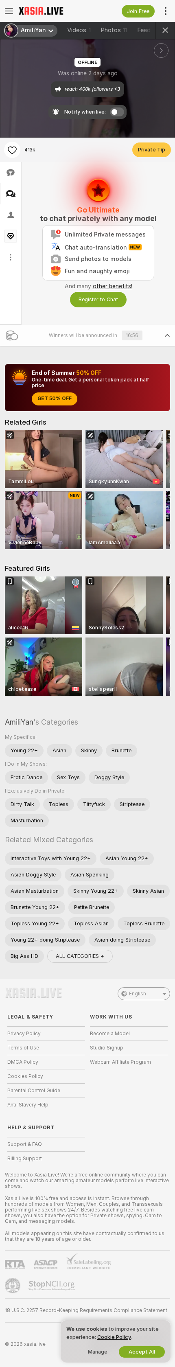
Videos (79, 30)
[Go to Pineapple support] (13, 1285)
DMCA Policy (22, 1062)
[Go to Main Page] (53, 11)
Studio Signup (106, 1048)
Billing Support (24, 1158)
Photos (114, 30)
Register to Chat (98, 299)
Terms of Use (23, 1048)
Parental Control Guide (33, 1090)
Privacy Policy (24, 1033)
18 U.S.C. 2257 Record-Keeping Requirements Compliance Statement (86, 1310)
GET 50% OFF (54, 398)
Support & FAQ (24, 1144)
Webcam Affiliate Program (120, 1062)
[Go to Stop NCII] (52, 1285)
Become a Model (110, 1033)
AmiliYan (19, 722)
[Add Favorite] (12, 150)
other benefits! (112, 286)
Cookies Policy (25, 1076)
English (137, 994)
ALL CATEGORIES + (80, 956)
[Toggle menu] (9, 11)
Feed (144, 30)
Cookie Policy (114, 1337)
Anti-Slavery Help (27, 1105)
